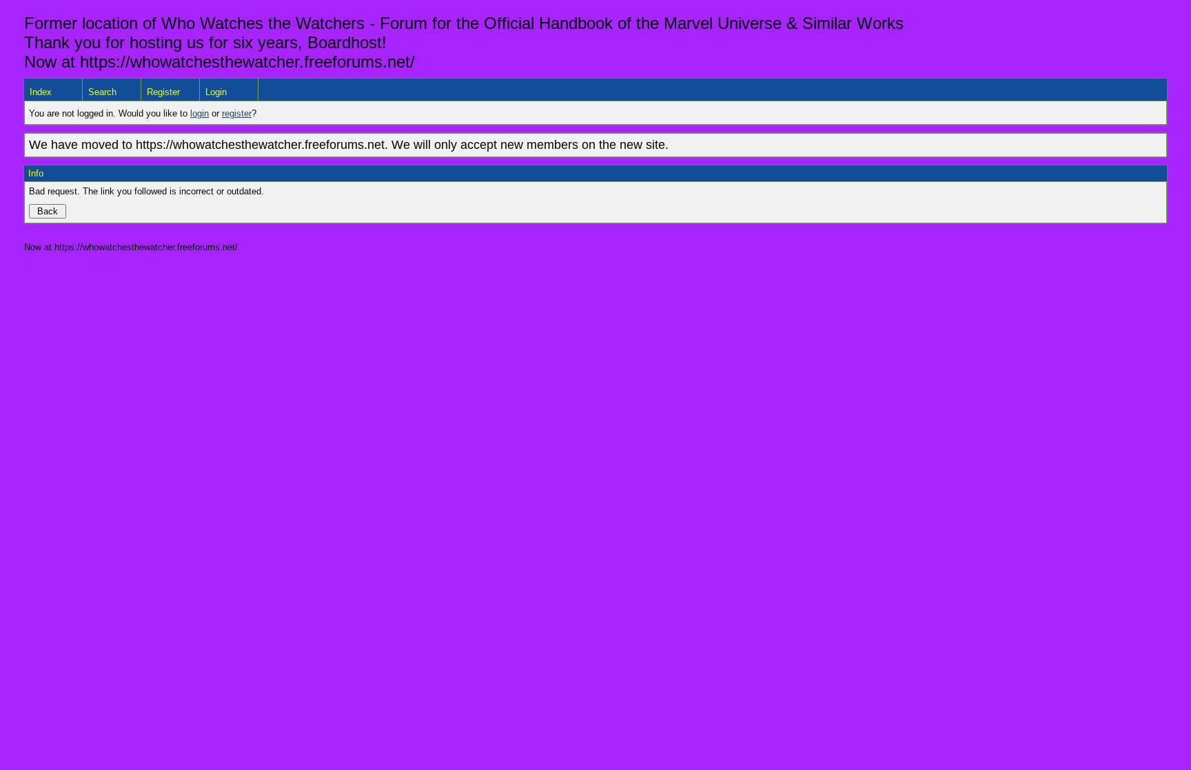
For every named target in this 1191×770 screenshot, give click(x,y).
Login (216, 92)
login (199, 113)
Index (41, 92)
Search (102, 92)
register (237, 113)
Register (163, 92)
